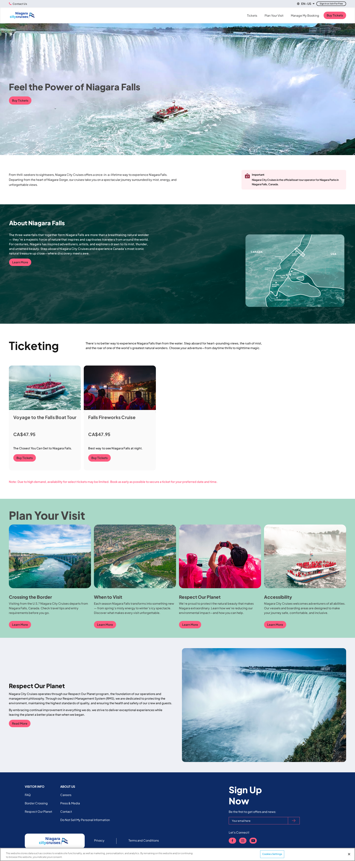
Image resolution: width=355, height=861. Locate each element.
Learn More (20, 262)
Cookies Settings (272, 853)
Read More (19, 723)
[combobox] (305, 4)
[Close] (349, 854)
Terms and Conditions (144, 840)
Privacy (99, 840)
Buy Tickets (335, 15)
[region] (177, 854)
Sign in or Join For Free (331, 3)
